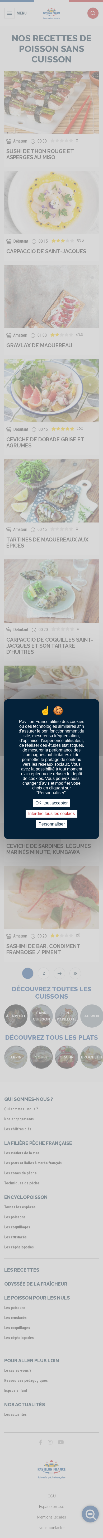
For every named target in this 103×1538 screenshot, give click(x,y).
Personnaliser (52, 824)
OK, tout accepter (51, 803)
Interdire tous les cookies (51, 813)
